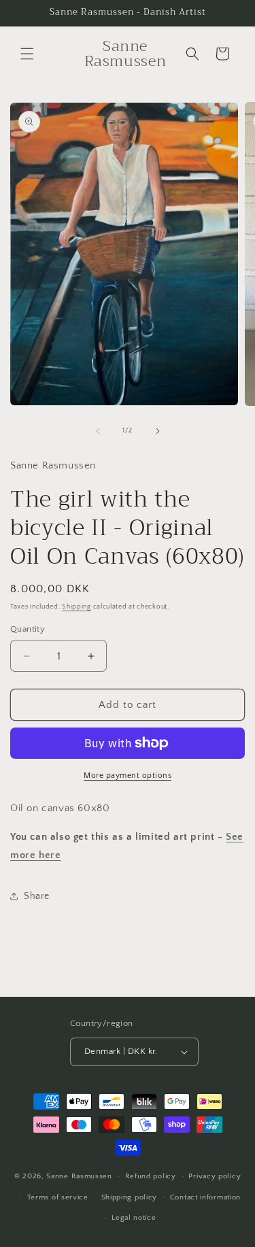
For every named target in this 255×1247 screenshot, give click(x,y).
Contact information (205, 1197)
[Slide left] (98, 431)
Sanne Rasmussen (79, 1176)
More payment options (127, 775)
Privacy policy (214, 1176)
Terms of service (57, 1197)
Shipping (76, 607)
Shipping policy (129, 1197)
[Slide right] (158, 431)
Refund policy (150, 1176)
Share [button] (37, 896)
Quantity (27, 629)
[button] (27, 54)
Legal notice (134, 1218)
